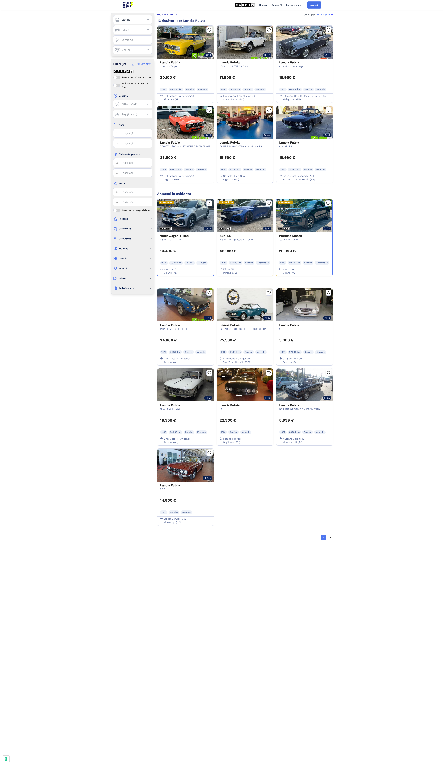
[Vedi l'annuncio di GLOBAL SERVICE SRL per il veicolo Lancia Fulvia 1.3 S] (185, 482)
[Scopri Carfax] (245, 5)
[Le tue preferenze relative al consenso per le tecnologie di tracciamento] (6, 759)
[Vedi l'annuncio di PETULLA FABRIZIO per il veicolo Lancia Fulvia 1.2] (245, 402)
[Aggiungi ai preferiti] (209, 30)
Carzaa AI (277, 5)
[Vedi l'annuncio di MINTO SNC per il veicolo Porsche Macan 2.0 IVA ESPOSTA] (304, 232)
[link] (316, 537)
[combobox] (132, 20)
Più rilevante (323, 14)
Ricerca (263, 5)
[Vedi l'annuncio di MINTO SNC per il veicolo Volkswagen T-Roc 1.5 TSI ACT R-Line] (185, 232)
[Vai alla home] (128, 5)
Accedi (314, 5)
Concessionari (294, 5)
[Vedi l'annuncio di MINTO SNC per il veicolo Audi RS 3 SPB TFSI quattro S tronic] (245, 232)
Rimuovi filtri (143, 63)
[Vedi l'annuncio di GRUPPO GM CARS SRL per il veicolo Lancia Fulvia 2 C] (304, 322)
